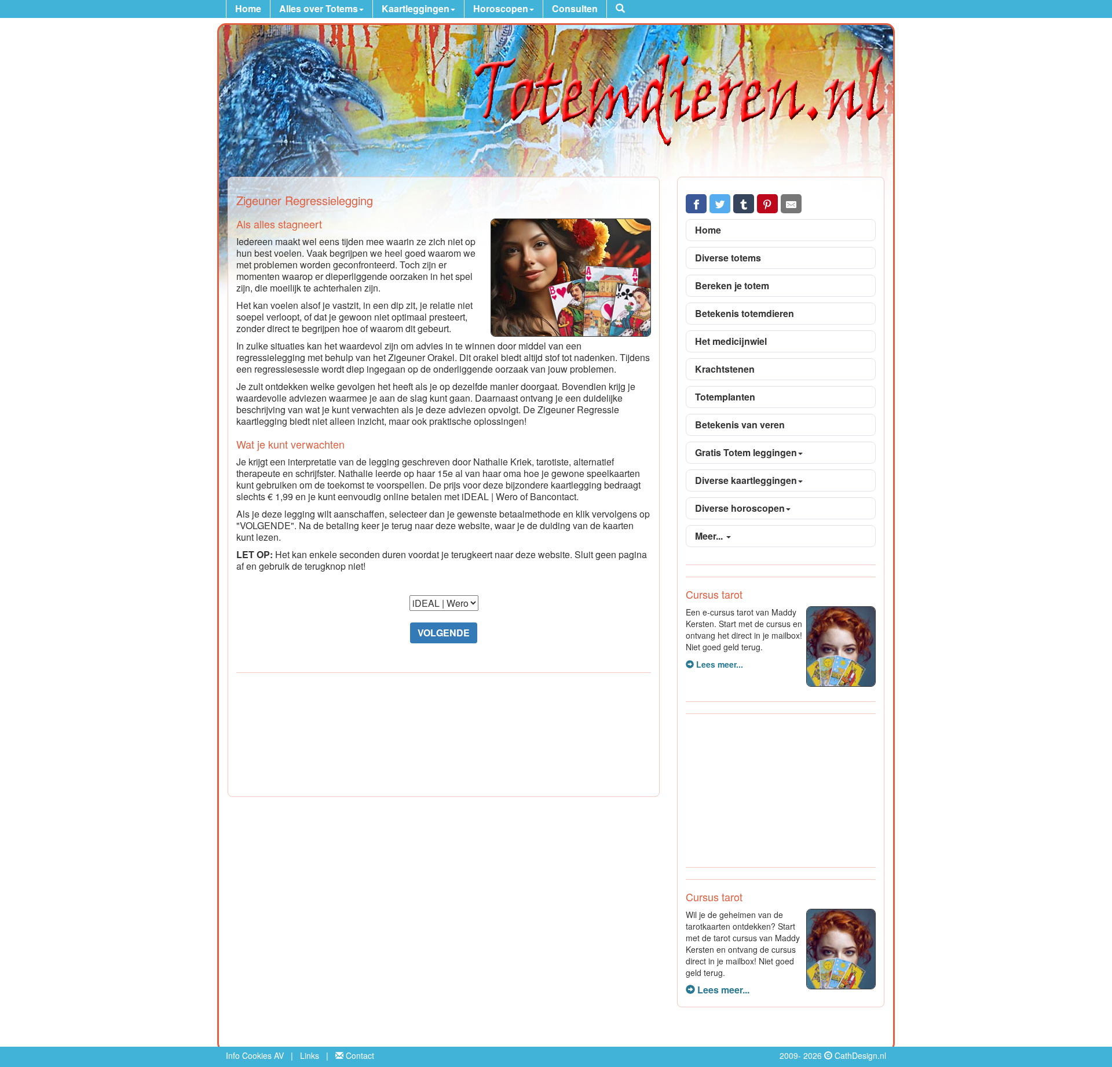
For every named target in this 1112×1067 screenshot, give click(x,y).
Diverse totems (728, 257)
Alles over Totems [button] (318, 8)
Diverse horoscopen (740, 508)
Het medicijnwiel (731, 341)
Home (248, 8)
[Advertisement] (443, 736)
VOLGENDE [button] (444, 632)
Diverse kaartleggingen (746, 480)
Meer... (710, 535)
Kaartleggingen (415, 8)
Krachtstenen (725, 369)
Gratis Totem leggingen (746, 452)
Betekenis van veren (740, 424)
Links (309, 1055)
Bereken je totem (732, 285)
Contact (358, 1055)
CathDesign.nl (860, 1055)
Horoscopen (500, 8)
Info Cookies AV (255, 1055)
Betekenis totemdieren (744, 313)
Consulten (575, 8)
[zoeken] (620, 9)
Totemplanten (725, 396)
